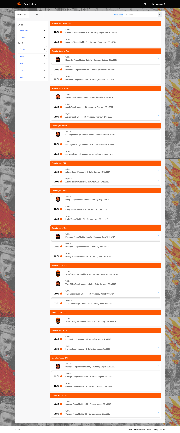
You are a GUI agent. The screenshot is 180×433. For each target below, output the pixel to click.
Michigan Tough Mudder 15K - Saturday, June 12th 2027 (88, 247)
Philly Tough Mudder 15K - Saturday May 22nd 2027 (87, 209)
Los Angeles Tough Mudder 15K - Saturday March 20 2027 (89, 144)
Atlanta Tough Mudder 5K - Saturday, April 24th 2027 (87, 182)
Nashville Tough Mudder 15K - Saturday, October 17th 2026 (90, 70)
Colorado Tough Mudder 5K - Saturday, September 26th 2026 (90, 42)
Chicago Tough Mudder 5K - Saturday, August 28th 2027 (88, 386)
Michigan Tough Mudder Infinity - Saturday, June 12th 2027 (90, 237)
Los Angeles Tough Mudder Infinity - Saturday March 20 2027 (90, 135)
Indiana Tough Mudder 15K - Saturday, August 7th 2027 (88, 339)
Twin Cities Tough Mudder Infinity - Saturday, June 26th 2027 (90, 284)
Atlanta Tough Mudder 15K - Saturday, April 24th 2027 (87, 172)
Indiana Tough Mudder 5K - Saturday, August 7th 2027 (87, 349)
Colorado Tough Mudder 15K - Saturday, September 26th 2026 (91, 32)
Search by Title (118, 14)
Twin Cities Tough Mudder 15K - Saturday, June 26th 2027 (89, 294)
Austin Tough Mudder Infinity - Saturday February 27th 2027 (90, 97)
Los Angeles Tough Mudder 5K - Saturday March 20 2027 (89, 154)
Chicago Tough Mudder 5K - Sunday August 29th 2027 (87, 414)
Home (130, 430)
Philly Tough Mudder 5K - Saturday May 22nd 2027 (86, 219)
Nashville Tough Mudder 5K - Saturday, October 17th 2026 (89, 79)
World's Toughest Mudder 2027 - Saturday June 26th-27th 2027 (91, 274)
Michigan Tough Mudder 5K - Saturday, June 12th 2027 (88, 256)
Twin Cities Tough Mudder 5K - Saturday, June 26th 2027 (89, 304)
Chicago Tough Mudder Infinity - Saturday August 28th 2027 (90, 367)
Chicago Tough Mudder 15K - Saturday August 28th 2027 (89, 376)
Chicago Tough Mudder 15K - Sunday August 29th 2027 (88, 404)
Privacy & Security (152, 430)
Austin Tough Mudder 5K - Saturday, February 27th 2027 (88, 117)
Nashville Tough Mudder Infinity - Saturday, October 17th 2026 (91, 60)
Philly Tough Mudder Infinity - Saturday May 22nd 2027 (88, 200)
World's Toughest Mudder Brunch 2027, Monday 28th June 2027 (91, 321)
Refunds (162, 430)
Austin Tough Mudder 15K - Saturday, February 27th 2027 (89, 107)
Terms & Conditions (139, 430)
